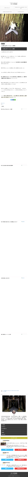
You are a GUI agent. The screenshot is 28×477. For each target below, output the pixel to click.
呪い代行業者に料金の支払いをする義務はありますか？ (9, 221)
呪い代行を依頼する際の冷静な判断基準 (7, 165)
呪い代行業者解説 (14, 473)
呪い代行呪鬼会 (20, 449)
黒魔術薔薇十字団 (21, 459)
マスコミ (3, 430)
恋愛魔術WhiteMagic (20, 468)
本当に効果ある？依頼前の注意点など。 (14, 474)
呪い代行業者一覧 (4, 428)
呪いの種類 (3, 424)
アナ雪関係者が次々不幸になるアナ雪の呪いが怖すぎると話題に (11, 390)
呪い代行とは (3, 426)
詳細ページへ (7, 449)
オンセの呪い (4, 391)
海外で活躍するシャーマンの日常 (6, 334)
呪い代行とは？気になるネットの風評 (6, 109)
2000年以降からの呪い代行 (5, 278)
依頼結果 (3, 432)
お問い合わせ (3, 434)
